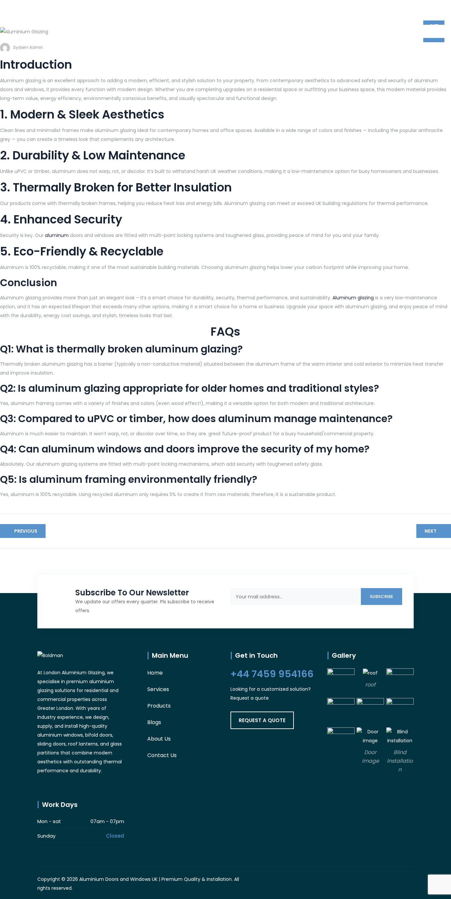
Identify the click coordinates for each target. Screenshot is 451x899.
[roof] (370, 672)
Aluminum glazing (353, 297)
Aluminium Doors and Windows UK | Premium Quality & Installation (155, 879)
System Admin (28, 47)
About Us (159, 739)
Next (430, 531)
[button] (262, 720)
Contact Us (162, 755)
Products (159, 706)
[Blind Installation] (400, 736)
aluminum (57, 235)
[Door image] (370, 736)
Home (155, 673)
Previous (25, 531)
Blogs (154, 722)
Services (158, 689)
